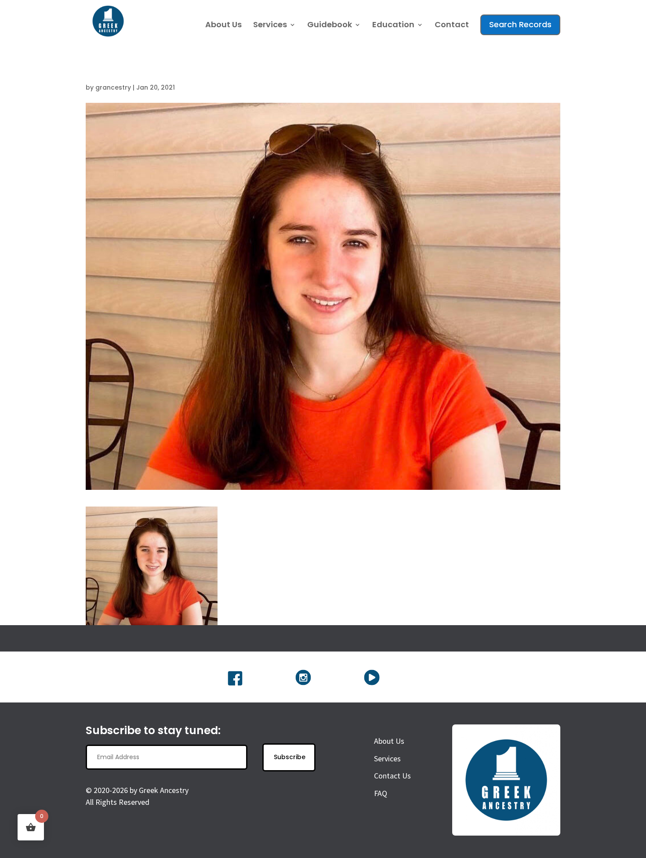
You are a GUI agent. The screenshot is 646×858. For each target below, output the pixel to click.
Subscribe (289, 757)
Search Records (520, 24)
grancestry (113, 87)
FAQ (380, 793)
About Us (223, 26)
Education (393, 26)
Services (270, 26)
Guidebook (329, 26)
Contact (452, 26)
